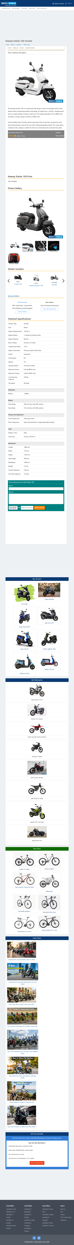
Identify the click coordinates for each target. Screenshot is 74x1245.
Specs (22, 48)
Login (69, 3)
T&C (61, 1217)
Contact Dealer (22, 312)
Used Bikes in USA (11, 1209)
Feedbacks (63, 1220)
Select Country (59, 4)
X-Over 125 (18, 284)
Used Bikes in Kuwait (47, 1226)
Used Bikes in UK (10, 1212)
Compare (58, 132)
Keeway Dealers (13, 296)
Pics (10, 48)
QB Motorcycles (22, 302)
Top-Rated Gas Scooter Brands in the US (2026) (21, 960)
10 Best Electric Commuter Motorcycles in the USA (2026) (23, 983)
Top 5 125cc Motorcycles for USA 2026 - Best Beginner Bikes (22, 1052)
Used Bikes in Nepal (29, 1220)
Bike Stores (32, 8)
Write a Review (60, 136)
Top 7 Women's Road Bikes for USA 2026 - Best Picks (22, 1026)
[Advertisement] (37, 24)
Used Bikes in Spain (47, 1223)
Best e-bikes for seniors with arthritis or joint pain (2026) (22, 1077)
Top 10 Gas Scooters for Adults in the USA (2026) (21, 1127)
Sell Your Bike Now (37, 1163)
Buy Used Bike (16, 8)
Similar (15, 48)
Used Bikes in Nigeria (48, 1214)
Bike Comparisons (42, 8)
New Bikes (24, 8)
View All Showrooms (49, 309)
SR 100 (54, 285)
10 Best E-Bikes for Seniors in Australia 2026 (21, 1102)
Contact (62, 1214)
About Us (62, 1209)
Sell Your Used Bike (37, 1134)
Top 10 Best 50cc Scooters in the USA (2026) (21, 1004)
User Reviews (29, 48)
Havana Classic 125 (36, 286)
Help (61, 1212)
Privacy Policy (67, 1217)
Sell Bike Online (6, 8)
